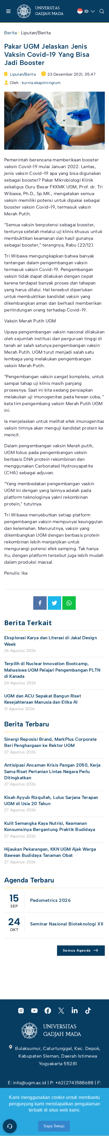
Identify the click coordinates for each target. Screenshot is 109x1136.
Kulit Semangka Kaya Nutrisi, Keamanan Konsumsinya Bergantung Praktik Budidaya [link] (49, 826)
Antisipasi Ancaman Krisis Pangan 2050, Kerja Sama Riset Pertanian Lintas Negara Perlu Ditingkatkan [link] (52, 771)
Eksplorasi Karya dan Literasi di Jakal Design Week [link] (50, 641)
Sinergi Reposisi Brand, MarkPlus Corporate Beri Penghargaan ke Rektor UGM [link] (50, 742)
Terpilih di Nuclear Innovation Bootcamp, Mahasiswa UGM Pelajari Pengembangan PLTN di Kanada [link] (52, 670)
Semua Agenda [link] (77, 950)
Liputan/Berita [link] (36, 32)
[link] (45, 11)
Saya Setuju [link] (54, 1126)
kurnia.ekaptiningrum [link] (41, 82)
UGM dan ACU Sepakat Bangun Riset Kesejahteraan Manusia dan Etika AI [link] (42, 699)
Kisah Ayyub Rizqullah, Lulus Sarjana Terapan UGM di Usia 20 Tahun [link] (51, 800)
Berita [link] (10, 32)
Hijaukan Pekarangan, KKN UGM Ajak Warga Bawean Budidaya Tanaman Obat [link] (50, 852)
